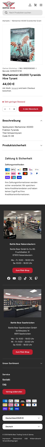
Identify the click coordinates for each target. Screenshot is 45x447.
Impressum (6, 439)
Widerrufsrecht (35, 439)
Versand (15, 88)
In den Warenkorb (30, 109)
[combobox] (22, 12)
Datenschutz (17, 439)
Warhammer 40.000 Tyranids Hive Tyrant (26, 21)
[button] (35, 5)
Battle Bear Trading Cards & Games (21, 435)
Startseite (6, 21)
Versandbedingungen (10, 441)
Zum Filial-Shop (22, 270)
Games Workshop (9, 68)
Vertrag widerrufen (14, 392)
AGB (26, 439)
